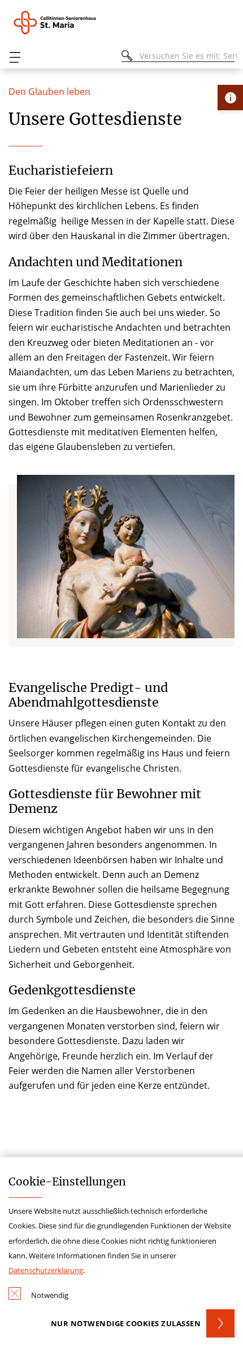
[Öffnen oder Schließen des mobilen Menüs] (14, 57)
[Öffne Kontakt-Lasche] (230, 97)
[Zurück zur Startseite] (70, 23)
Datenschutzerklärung (45, 1270)
